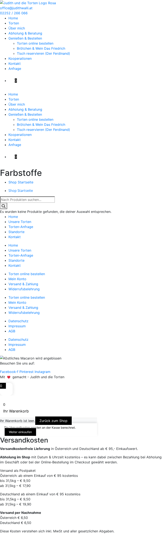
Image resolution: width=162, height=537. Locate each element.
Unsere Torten (19, 222)
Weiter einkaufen (20, 432)
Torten (13, 23)
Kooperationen (20, 58)
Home (13, 18)
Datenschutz (18, 321)
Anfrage (14, 68)
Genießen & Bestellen (25, 38)
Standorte (16, 232)
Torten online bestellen (35, 43)
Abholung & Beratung (25, 33)
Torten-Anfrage (20, 227)
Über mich (16, 28)
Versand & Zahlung (23, 284)
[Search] (3, 206)
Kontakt (14, 63)
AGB (11, 331)
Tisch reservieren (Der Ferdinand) (43, 53)
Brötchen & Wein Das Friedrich (41, 48)
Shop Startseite (20, 182)
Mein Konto (17, 279)
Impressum (17, 326)
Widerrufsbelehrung (24, 289)
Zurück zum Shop (53, 421)
